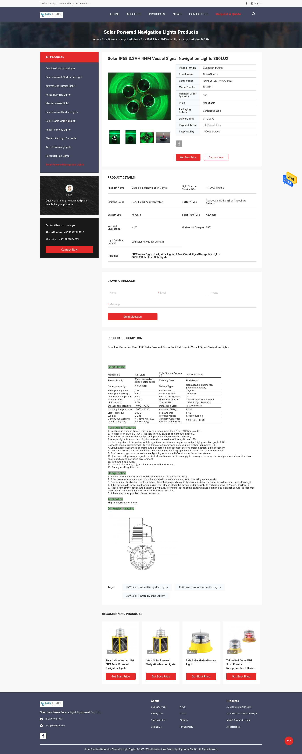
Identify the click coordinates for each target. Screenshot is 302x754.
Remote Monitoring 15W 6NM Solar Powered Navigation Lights (120, 664)
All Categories (233, 727)
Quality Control (158, 720)
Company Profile (158, 707)
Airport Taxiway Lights (58, 129)
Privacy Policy (186, 727)
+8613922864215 (69, 239)
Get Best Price (188, 157)
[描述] (253, 14)
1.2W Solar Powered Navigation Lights (200, 587)
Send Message (132, 316)
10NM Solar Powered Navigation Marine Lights (160, 662)
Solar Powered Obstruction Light (64, 77)
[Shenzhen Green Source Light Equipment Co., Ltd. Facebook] (247, 3)
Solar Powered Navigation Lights (120, 39)
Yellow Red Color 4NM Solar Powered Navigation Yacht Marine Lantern (240, 664)
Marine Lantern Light (57, 103)
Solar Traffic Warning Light (60, 121)
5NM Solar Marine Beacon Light (201, 662)
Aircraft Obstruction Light (60, 86)
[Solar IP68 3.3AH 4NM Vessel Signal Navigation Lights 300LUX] (139, 96)
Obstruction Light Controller (61, 138)
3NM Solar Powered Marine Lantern (145, 595)
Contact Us (156, 727)
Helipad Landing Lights (58, 94)
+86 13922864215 (74, 232)
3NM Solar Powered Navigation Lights (147, 587)
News (182, 707)
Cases (183, 713)
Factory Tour (157, 713)
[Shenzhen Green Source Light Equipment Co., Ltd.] (51, 14)
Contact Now (69, 249)
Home (96, 39)
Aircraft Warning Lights (58, 147)
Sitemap (184, 720)
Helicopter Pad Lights (58, 155)
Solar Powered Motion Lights (62, 112)
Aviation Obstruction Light (60, 68)
